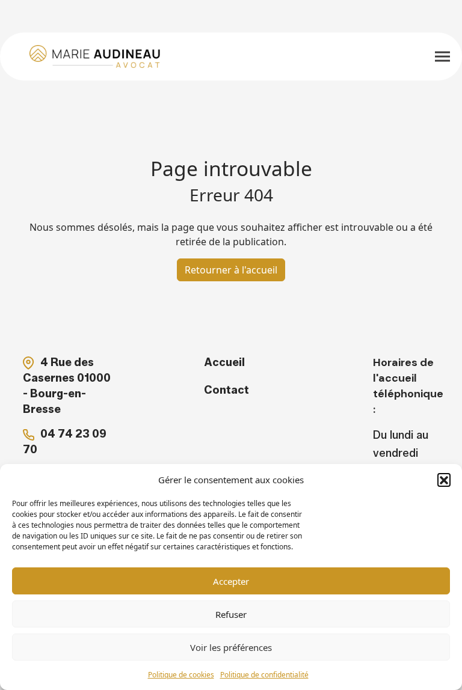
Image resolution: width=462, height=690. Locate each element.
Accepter (231, 581)
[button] (444, 480)
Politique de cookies (181, 675)
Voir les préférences (231, 647)
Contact (226, 390)
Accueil (224, 362)
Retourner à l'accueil (231, 269)
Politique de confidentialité (264, 675)
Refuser (231, 614)
